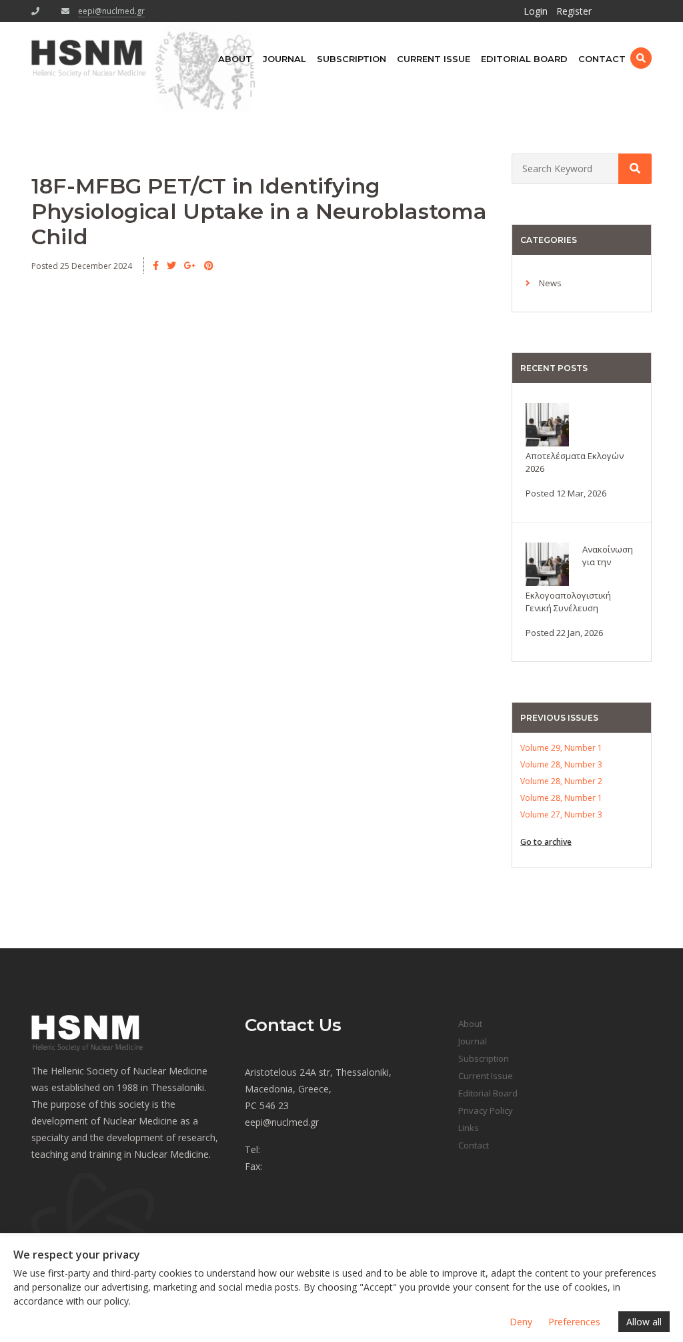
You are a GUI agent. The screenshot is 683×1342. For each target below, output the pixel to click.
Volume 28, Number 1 (561, 797)
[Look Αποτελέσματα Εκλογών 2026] (547, 423)
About (235, 58)
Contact (602, 58)
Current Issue (433, 58)
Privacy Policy (485, 1110)
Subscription (351, 58)
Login (536, 11)
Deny (521, 1321)
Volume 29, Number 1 (561, 747)
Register (574, 11)
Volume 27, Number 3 (561, 814)
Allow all (644, 1321)
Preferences (574, 1321)
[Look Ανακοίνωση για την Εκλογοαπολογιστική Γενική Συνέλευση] (547, 563)
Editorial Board (524, 58)
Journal (284, 58)
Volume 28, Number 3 (561, 764)
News (550, 283)
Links (468, 1128)
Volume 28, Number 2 (561, 781)
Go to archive (546, 842)
